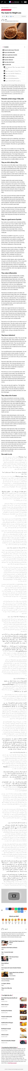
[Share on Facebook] (5, 16)
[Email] (15, 911)
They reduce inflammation (9, 57)
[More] (13, 16)
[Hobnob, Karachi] (23, 1036)
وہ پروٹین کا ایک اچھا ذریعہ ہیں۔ (13, 73)
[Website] (26, 929)
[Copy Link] (9, 16)
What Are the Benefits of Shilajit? (8, 1040)
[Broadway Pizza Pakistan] (23, 1012)
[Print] (11, 16)
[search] (22, 2)
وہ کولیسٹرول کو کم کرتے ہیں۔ (12, 78)
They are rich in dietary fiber (9, 52)
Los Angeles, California (5, 983)
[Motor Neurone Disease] (4, 958)
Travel (2, 949)
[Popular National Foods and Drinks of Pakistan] (4, 974)
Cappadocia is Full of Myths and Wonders (9, 947)
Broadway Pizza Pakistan (6, 1010)
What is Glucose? (5, 1004)
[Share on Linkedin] (19, 909)
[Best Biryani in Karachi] (23, 1030)
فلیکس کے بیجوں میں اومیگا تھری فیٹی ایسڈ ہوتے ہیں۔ (14, 67)
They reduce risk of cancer (9, 62)
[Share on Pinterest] (13, 909)
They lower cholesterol (8, 59)
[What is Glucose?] (23, 1006)
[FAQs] (14, 2)
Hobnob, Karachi (4, 1034)
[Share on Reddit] (25, 909)
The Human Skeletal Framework (7, 978)
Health (10, 944)
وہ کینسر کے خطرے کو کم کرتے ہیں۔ (13, 80)
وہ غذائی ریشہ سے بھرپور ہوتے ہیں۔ (13, 70)
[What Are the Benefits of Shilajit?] (23, 1042)
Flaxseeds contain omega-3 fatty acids (11, 50)
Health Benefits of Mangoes (7, 1022)
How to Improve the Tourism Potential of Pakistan (11, 967)
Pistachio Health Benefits (6, 1016)
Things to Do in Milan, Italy (6, 988)
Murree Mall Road (4, 963)
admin (6, 19)
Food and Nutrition (12, 975)
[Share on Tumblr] (22, 909)
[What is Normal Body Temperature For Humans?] (4, 942)
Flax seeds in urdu (7, 64)
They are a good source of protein (10, 54)
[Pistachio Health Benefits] (23, 1018)
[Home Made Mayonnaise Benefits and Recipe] (23, 999)
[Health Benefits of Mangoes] (23, 1024)
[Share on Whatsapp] (16, 909)
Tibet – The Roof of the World (7, 952)
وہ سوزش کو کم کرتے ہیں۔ (11, 75)
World (2, 953)
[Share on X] (7, 16)
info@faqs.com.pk (12, 1063)
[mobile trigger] (2, 2)
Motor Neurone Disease (13, 956)
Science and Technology (5, 980)
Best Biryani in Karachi (6, 1028)
